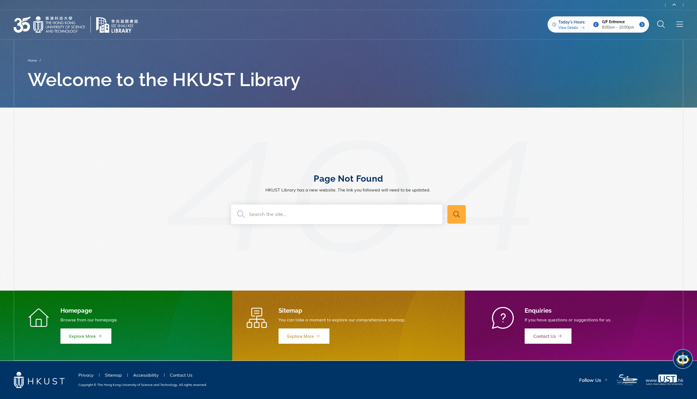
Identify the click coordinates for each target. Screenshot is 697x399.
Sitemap (113, 375)
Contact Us (181, 375)
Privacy (86, 375)
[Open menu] (679, 24)
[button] (596, 24)
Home (32, 60)
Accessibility (146, 375)
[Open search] (661, 24)
